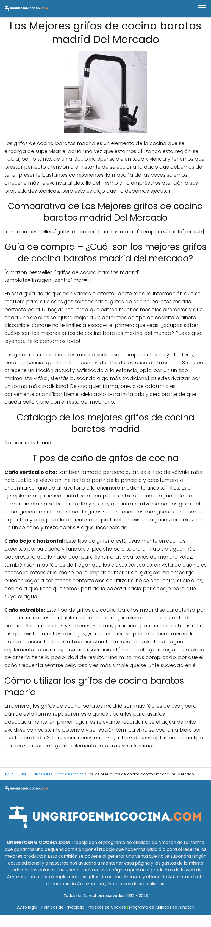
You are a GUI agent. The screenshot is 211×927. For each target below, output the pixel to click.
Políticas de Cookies (107, 907)
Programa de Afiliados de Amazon (161, 907)
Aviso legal (27, 907)
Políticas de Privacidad (62, 907)
